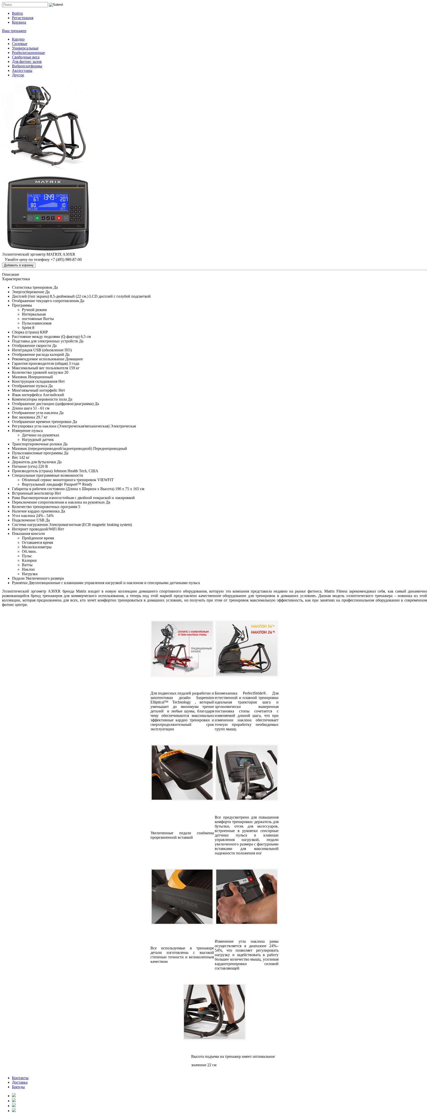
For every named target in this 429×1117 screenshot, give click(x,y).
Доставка (20, 1082)
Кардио (18, 39)
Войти (17, 13)
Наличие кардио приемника (36, 511)
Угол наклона (23, 515)
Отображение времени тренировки (42, 421)
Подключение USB (28, 520)
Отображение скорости (31, 345)
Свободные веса (25, 57)
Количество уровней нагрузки (37, 372)
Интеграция (22, 350)
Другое (18, 75)
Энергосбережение (28, 292)
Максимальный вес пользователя (40, 368)
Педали (18, 578)
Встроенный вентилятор (33, 493)
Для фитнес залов (27, 61)
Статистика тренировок (32, 287)
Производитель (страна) (32, 471)
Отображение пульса (29, 386)
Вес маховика (23, 417)
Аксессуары (22, 70)
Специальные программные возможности (47, 475)
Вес (15, 457)
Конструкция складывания (34, 381)
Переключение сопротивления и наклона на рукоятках (58, 502)
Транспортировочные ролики (37, 444)
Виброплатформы (27, 66)
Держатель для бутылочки (34, 462)
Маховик (19, 377)
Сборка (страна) (25, 332)
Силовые (19, 44)
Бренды (18, 1087)
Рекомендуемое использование (38, 359)
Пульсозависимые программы (37, 453)
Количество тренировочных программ (44, 507)
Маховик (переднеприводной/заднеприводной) (52, 448)
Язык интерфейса (27, 395)
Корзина (19, 22)
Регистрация (22, 18)
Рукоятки (20, 583)
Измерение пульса (27, 430)
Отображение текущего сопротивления (45, 301)
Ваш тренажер (14, 31)
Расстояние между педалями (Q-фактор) (46, 336)
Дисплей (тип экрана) (30, 296)
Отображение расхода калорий (38, 354)
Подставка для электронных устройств (45, 341)
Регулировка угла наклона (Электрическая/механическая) (60, 426)
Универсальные (25, 48)
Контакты (20, 1078)
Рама (16, 498)
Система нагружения (30, 524)
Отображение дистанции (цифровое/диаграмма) (53, 404)
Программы (22, 305)
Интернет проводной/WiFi (34, 529)
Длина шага (22, 408)
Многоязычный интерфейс (35, 390)
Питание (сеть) (24, 466)
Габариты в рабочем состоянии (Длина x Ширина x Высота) (63, 489)
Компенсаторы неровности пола (39, 399)
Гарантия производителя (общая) (40, 363)
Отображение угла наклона (35, 413)
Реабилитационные (28, 52)
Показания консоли (28, 533)
